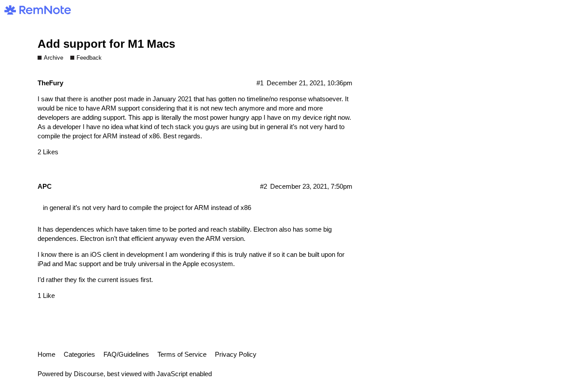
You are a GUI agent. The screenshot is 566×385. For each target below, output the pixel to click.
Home (46, 354)
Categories (79, 354)
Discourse (88, 373)
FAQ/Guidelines (126, 354)
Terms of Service (182, 354)
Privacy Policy (235, 354)
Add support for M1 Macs (106, 43)
